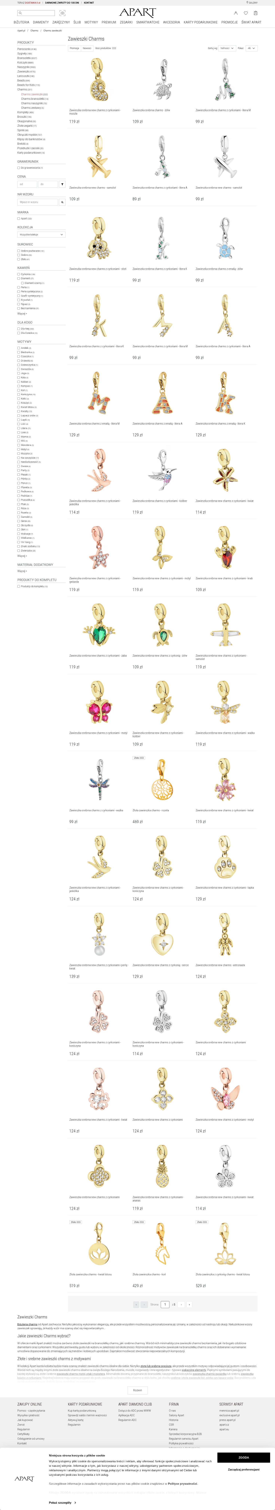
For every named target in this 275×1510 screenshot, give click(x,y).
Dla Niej (27, 328)
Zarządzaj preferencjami (243, 1469)
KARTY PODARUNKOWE (201, 22)
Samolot (26, 516)
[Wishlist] (246, 12)
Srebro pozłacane (32, 250)
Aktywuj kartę (75, 1420)
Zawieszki (26, 71)
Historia (173, 1420)
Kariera (173, 1429)
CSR (171, 1424)
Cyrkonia (28, 274)
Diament (27, 278)
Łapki (25, 419)
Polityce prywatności (182, 1483)
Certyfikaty (23, 1434)
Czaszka (27, 356)
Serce (25, 521)
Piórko (25, 478)
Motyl (25, 449)
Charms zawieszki (34, 94)
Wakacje (27, 533)
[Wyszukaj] (20, 13)
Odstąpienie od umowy (31, 1438)
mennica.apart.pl (229, 1410)
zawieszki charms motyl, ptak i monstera (81, 1373)
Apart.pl (21, 30)
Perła (25, 287)
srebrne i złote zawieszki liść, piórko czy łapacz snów (202, 1377)
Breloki (22, 143)
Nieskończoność (31, 461)
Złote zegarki (27, 125)
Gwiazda (27, 369)
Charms (34, 30)
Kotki (25, 398)
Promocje (74, 48)
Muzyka (26, 453)
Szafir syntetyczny (32, 295)
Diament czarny (34, 283)
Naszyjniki (26, 66)
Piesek (25, 474)
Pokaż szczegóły (60, 1502)
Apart (26, 218)
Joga (25, 373)
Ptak (25, 504)
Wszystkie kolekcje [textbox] (29, 234)
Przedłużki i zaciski (30, 148)
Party (25, 470)
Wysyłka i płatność (28, 1415)
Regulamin (23, 1429)
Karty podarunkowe (31, 152)
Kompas (27, 386)
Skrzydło (27, 525)
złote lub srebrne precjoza (155, 1366)
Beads (23, 80)
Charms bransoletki (34, 98)
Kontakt (22, 1443)
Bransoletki (27, 58)
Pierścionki (27, 49)
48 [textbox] (249, 48)
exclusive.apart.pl (229, 1415)
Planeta (26, 487)
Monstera (27, 445)
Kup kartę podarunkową (82, 1410)
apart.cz (224, 1424)
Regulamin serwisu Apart (183, 1438)
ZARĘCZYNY (61, 22)
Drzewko (27, 360)
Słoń (24, 529)
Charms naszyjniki (34, 103)
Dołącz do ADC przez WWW (134, 1410)
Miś (24, 440)
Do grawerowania (32, 167)
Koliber (26, 381)
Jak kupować (25, 1420)
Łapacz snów (29, 415)
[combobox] (41, 235)
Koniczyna (28, 394)
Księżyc (26, 402)
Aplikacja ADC (126, 1415)
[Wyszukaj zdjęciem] (62, 13)
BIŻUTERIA (21, 22)
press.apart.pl (227, 1420)
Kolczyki (25, 62)
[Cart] (255, 13)
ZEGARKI (126, 22)
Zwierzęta (28, 550)
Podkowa (27, 491)
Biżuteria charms (27, 1324)
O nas (172, 1410)
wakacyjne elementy (194, 1370)
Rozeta (26, 512)
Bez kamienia (30, 308)
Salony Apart (176, 1415)
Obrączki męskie (29, 134)
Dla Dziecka (29, 333)
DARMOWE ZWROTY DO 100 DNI (62, 2)
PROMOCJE (229, 22)
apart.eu (224, 1429)
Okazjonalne (26, 121)
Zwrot (21, 1424)
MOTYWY (91, 22)
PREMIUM (109, 22)
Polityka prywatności (181, 1443)
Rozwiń (137, 1390)
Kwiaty (26, 411)
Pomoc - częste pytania (31, 1410)
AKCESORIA (171, 22)
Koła (24, 377)
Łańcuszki (26, 75)
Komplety (25, 112)
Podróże (26, 495)
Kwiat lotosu (28, 407)
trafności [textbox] (225, 48)
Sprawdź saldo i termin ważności (87, 1415)
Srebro (26, 255)
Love (24, 432)
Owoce (25, 466)
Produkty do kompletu (34, 586)
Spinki (23, 130)
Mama (26, 436)
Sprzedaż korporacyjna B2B (185, 1434)
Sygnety (24, 53)
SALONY (253, 2)
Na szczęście (30, 457)
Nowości (87, 48)
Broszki (24, 116)
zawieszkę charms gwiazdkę (210, 1373)
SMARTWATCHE (147, 22)
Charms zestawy (32, 107)
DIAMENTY (41, 22)
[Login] (236, 12)
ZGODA (244, 1457)
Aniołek (26, 348)
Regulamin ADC (127, 1420)
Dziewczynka (29, 364)
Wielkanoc (27, 537)
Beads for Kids (28, 84)
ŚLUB (77, 22)
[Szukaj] (62, 184)
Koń (24, 390)
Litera (26, 428)
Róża (25, 508)
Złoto (25, 259)
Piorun (25, 483)
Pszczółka (28, 499)
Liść (24, 424)
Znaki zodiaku (30, 546)
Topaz (25, 304)
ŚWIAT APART (251, 22)
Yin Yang (27, 542)
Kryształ (27, 299)
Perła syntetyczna (31, 291)
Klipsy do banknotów (31, 139)
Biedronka (27, 352)
